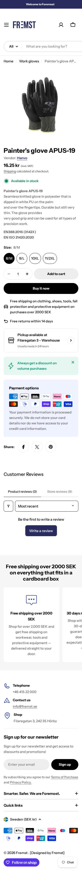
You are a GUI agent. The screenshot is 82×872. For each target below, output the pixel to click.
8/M (9, 258)
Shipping (10, 171)
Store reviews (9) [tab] (59, 492)
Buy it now (41, 288)
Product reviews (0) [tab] (22, 492)
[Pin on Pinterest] (50, 446)
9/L (22, 258)
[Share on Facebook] (23, 446)
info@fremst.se (25, 706)
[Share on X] (37, 446)
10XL (35, 258)
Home (8, 61)
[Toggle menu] (6, 25)
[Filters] (8, 506)
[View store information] (70, 340)
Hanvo (22, 158)
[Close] (73, 362)
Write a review (41, 530)
